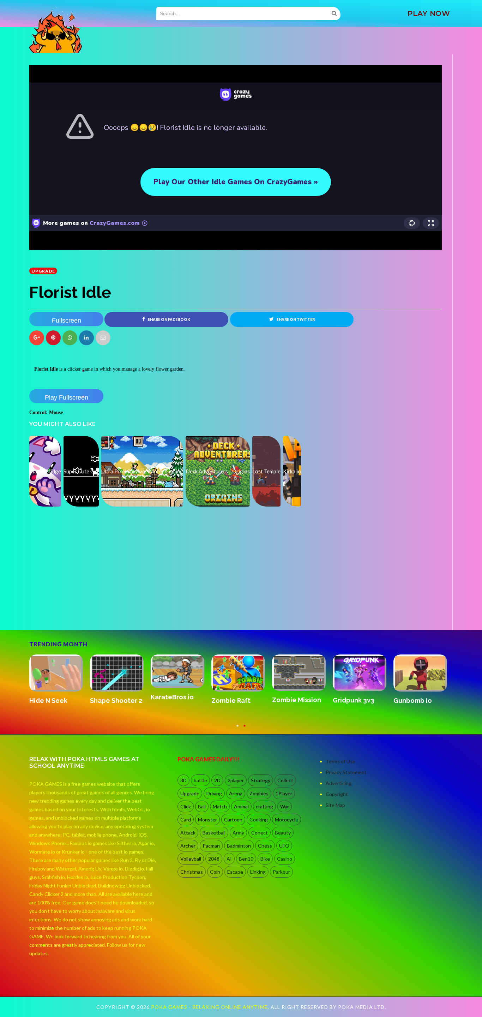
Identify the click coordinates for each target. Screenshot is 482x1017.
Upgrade (43, 271)
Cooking (258, 819)
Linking (258, 872)
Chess (265, 846)
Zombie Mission (296, 700)
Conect (259, 833)
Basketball (214, 833)
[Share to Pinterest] (103, 337)
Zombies (259, 793)
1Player (284, 793)
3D (183, 780)
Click (185, 806)
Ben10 (246, 859)
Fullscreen (66, 320)
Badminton (239, 846)
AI (229, 859)
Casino (284, 859)
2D (217, 780)
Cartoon (233, 819)
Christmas (191, 872)
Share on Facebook (168, 319)
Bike (265, 859)
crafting (264, 806)
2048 (213, 859)
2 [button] (244, 728)
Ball (202, 806)
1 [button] (237, 728)
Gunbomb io (412, 700)
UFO (284, 846)
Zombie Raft (231, 700)
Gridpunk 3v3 (353, 700)
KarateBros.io (172, 697)
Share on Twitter (295, 319)
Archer (187, 846)
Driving (214, 793)
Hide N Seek (48, 700)
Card (185, 819)
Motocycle (286, 819)
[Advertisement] (82, 610)
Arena (235, 793)
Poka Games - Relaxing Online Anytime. (211, 1007)
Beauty (283, 833)
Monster (207, 819)
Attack (187, 833)
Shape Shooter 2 (116, 700)
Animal (241, 806)
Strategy (260, 780)
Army (238, 833)
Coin (215, 872)
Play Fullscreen (66, 397)
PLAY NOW (429, 13)
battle (200, 780)
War (284, 806)
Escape (235, 872)
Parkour (281, 872)
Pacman (211, 846)
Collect (285, 780)
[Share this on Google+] (36, 337)
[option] (59, 680)
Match (220, 806)
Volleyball (190, 859)
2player (236, 780)
